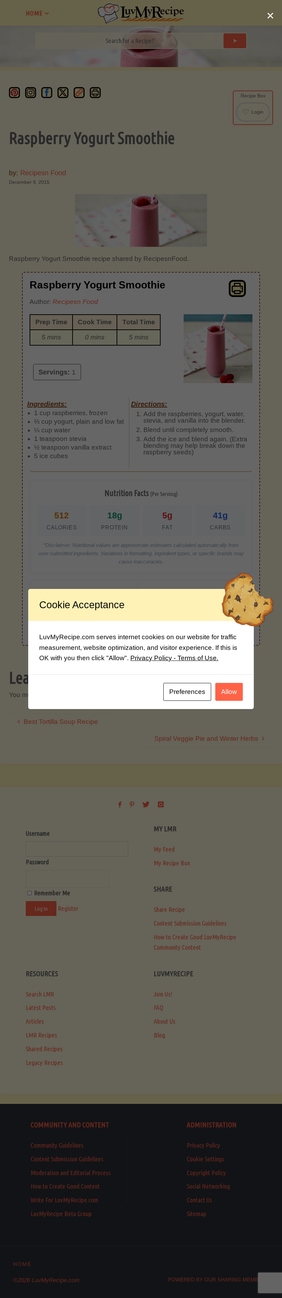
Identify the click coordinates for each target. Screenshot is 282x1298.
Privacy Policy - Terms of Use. (174, 658)
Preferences (187, 691)
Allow (229, 691)
